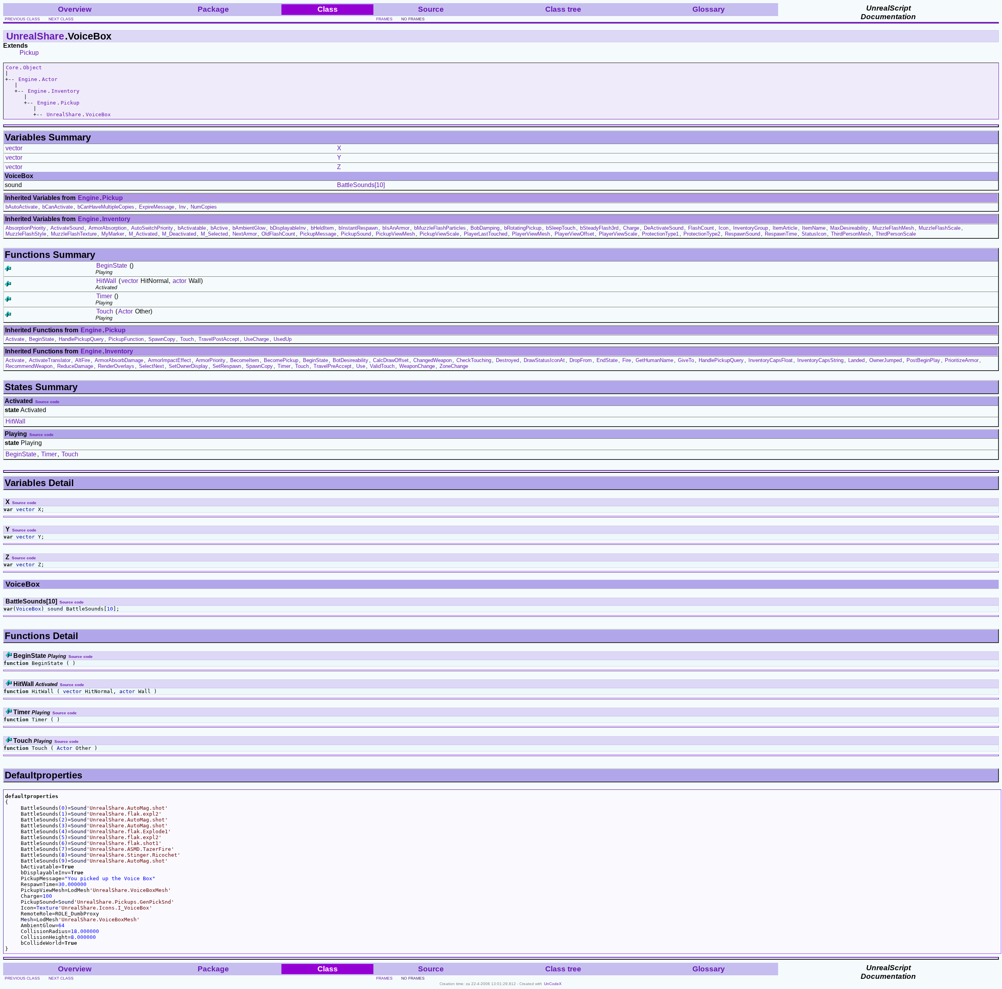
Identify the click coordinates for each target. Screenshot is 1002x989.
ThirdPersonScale (896, 234)
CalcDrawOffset (391, 360)
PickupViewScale (439, 234)
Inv (182, 207)
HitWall (106, 280)
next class (61, 19)
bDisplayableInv (288, 228)
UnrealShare (35, 36)
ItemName (813, 228)
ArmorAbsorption (107, 228)
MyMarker (112, 234)
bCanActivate (57, 207)
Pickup (29, 52)
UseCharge (256, 339)
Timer (104, 296)
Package (213, 9)
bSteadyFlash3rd (599, 228)
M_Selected (214, 234)
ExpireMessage (156, 207)
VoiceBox (98, 114)
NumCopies (204, 207)
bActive (219, 228)
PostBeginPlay (923, 360)
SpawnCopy (161, 339)
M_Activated (143, 234)
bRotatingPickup (522, 228)
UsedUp (283, 339)
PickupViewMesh (395, 234)
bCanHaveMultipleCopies (105, 207)
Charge (631, 228)
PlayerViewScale (618, 234)
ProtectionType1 (660, 234)
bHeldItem (322, 228)
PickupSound (356, 234)
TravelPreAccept (332, 366)
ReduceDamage (75, 366)
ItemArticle (785, 228)
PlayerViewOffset (574, 234)
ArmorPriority (210, 360)
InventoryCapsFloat (770, 360)
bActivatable (192, 228)
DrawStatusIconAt (544, 360)
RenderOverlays (116, 366)
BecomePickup (281, 360)
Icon (723, 228)
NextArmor (244, 234)
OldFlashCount (278, 234)
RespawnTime (781, 234)
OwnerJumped (885, 360)
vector (13, 148)
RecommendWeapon (28, 366)
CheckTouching (473, 360)
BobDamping (484, 228)
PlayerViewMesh (531, 234)
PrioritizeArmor (962, 360)
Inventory (65, 91)
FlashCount (701, 228)
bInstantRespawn (358, 228)
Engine (27, 79)
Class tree (563, 9)
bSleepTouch (560, 228)
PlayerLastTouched (485, 234)
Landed (856, 360)
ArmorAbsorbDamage (119, 360)
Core (12, 67)
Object (32, 67)
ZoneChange (454, 366)
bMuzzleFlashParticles (440, 228)
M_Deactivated (179, 234)
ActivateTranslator (49, 360)
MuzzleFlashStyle (25, 234)
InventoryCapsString (820, 360)
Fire (626, 360)
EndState (607, 360)
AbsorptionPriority (25, 228)
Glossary (708, 9)
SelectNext (151, 366)
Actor (50, 79)
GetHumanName (654, 360)
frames (384, 19)
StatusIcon (814, 234)
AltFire (82, 360)
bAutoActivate (21, 207)
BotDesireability (350, 360)
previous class (22, 19)
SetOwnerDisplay (188, 366)
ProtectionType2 (701, 234)
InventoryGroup (750, 228)
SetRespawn (227, 366)
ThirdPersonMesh (851, 234)
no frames (413, 19)
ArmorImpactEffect (169, 360)
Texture (47, 908)
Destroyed (507, 360)
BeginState (111, 265)
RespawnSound (742, 234)
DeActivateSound (663, 228)
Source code (47, 402)
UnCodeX (553, 984)
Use (360, 366)
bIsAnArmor (395, 228)
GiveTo (686, 360)
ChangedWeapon (432, 360)
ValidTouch (382, 366)
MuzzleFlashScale (940, 228)
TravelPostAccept (218, 339)
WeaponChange (417, 366)
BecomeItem (244, 360)
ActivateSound (67, 228)
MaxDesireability (849, 228)
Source (431, 9)
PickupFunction (126, 339)
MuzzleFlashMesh (893, 228)
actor (179, 280)
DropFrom (580, 360)
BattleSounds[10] (361, 185)
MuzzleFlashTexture (74, 234)
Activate (14, 339)
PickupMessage (318, 234)
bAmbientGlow (248, 228)
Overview (75, 9)
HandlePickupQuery (81, 339)
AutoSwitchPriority (152, 228)
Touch (104, 311)
